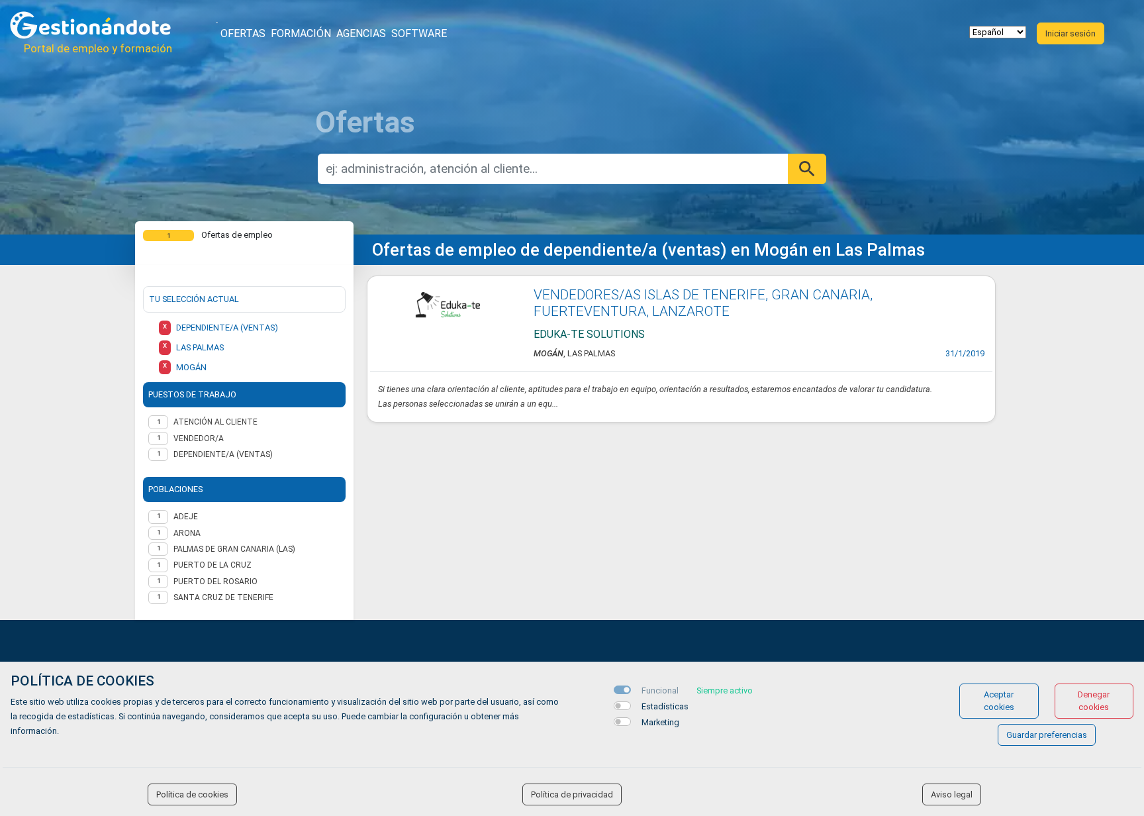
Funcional (660, 690)
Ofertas (242, 33)
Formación (301, 33)
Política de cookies (192, 794)
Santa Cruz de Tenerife (223, 597)
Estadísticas (665, 706)
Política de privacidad (572, 794)
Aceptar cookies (999, 700)
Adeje (185, 516)
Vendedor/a (198, 438)
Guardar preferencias (1046, 735)
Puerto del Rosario (215, 581)
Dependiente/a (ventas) (223, 454)
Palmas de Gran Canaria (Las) (234, 549)
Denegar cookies (1094, 700)
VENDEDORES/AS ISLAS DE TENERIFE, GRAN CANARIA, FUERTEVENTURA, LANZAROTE (703, 303)
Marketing (660, 722)
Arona (187, 533)
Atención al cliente (215, 422)
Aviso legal (952, 794)
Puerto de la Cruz (212, 565)
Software (419, 33)
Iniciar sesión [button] (1070, 33)
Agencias (361, 33)
